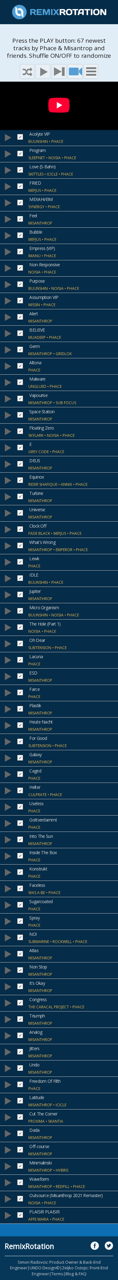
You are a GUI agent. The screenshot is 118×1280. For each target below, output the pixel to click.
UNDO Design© (45, 1268)
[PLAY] (43, 71)
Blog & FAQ (76, 1274)
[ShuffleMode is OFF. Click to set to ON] (27, 71)
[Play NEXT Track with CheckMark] (59, 71)
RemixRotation (29, 1246)
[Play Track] (8, 137)
